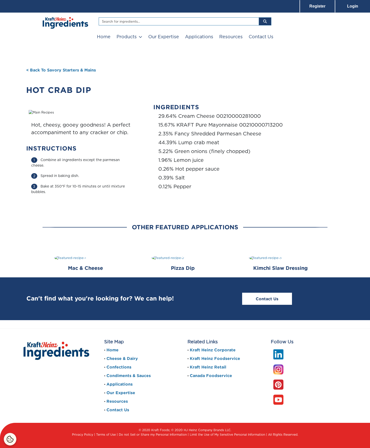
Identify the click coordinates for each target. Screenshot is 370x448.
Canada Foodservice (211, 375)
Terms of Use (106, 434)
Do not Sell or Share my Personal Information (153, 434)
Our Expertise (163, 36)
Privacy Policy (82, 434)
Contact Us (261, 36)
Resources (231, 36)
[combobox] (177, 21)
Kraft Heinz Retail (208, 367)
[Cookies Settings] (10, 439)
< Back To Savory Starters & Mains (61, 70)
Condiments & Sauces (128, 375)
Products (127, 36)
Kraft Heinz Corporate (213, 350)
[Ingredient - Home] (65, 22)
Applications (199, 36)
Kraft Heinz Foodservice (215, 358)
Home (103, 36)
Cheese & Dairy (122, 358)
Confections (118, 367)
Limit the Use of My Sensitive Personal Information (227, 434)
